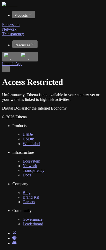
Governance (32, 219)
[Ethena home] (9, 4)
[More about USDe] (10, 56)
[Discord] (14, 243)
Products (21, 15)
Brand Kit (31, 197)
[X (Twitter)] (14, 233)
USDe (28, 134)
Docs (27, 175)
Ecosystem (11, 24)
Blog (27, 192)
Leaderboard (33, 224)
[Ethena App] (14, 238)
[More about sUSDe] (28, 56)
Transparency (13, 34)
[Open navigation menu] (6, 69)
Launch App (12, 63)
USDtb (28, 139)
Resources (22, 45)
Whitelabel (31, 143)
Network (9, 29)
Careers (29, 202)
